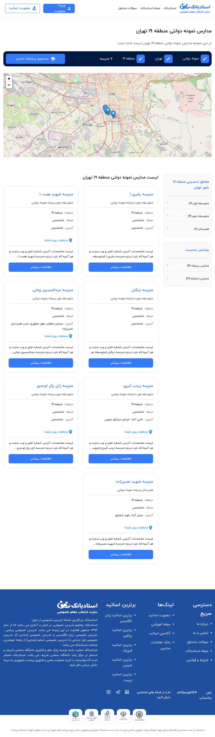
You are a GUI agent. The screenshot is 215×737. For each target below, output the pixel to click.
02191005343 (187, 693)
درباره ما (202, 624)
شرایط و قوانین (197, 660)
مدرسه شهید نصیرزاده (134, 481)
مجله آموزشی (160, 624)
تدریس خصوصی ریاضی (20, 630)
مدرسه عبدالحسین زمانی (53, 290)
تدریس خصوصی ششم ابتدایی (47, 640)
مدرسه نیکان (142, 290)
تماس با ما (200, 633)
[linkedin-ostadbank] (127, 696)
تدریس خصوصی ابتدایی (34, 635)
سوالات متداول (127, 8)
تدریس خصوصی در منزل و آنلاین (51, 625)
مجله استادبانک (150, 8)
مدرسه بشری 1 (141, 194)
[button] (108, 111)
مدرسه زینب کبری (138, 386)
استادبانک (170, 8)
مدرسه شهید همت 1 (56, 194)
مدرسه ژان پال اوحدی (55, 386)
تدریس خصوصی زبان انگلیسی (76, 635)
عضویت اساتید (159, 615)
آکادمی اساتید (159, 633)
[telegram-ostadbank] (118, 696)
